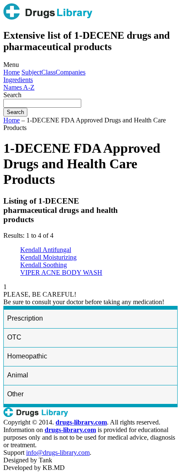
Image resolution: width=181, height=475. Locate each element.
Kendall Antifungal (45, 249)
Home (11, 72)
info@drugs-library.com (58, 452)
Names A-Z (19, 87)
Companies (70, 72)
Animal (17, 375)
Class (48, 72)
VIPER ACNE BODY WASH (61, 272)
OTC (14, 337)
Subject (31, 72)
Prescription (25, 318)
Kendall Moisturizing (48, 257)
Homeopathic (27, 356)
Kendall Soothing (43, 264)
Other (15, 394)
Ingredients (18, 79)
